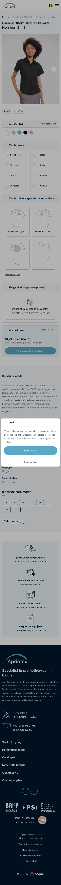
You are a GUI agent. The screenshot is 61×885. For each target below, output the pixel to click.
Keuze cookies (30, 462)
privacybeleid (10, 439)
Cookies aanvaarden (30, 450)
